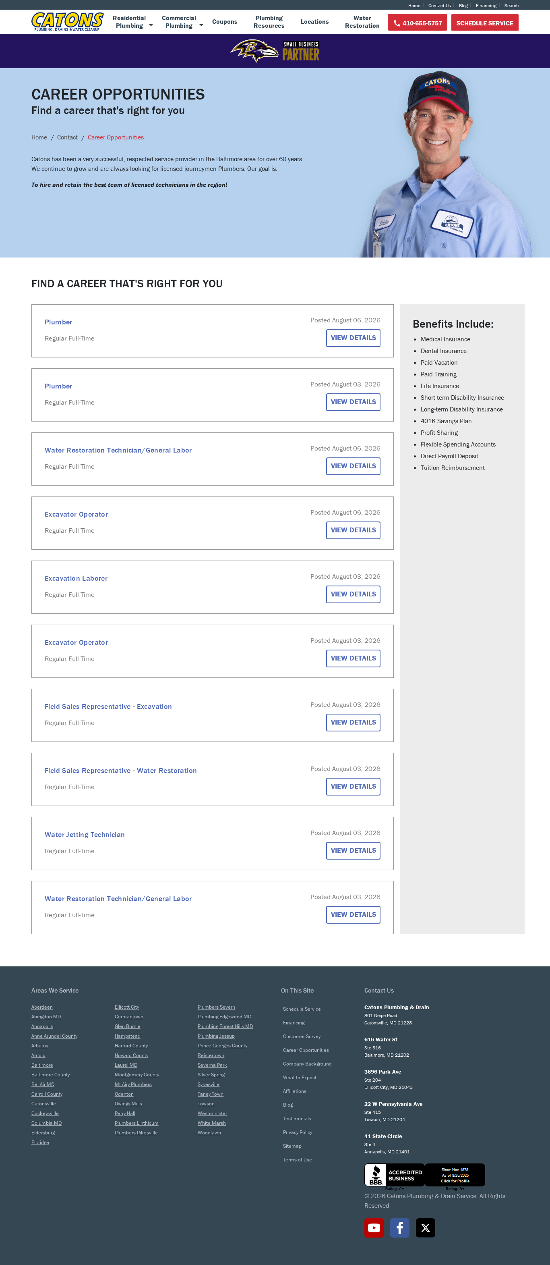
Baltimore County (50, 1074)
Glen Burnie (128, 1026)
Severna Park (212, 1064)
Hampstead (128, 1035)
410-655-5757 (421, 23)
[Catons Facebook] (399, 1228)
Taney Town (210, 1094)
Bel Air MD (42, 1084)
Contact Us (439, 5)
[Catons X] (425, 1228)
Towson (206, 1103)
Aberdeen (42, 1006)
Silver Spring (211, 1074)
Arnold (38, 1055)
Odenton (124, 1094)
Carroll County (46, 1094)
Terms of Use (297, 1159)
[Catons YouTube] (374, 1228)
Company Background (307, 1063)
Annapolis (42, 1026)
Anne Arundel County (54, 1035)
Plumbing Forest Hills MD (225, 1026)
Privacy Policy (297, 1132)
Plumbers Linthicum (137, 1123)
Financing (486, 5)
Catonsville (43, 1103)
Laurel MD (126, 1064)
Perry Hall (125, 1113)
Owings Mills (128, 1103)
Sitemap (292, 1145)
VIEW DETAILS (353, 337)
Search (512, 5)
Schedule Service (485, 23)
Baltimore (42, 1064)
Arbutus (39, 1045)
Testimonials (297, 1118)
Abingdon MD (46, 1016)
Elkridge (40, 1142)
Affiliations (294, 1091)
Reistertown (211, 1055)
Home (414, 5)
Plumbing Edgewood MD (224, 1016)
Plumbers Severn (216, 1006)
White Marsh (212, 1123)
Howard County (131, 1055)
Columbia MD (46, 1123)
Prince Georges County (222, 1045)
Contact (67, 137)
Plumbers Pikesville (136, 1132)
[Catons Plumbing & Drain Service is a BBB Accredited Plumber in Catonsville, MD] (441, 1177)
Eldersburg (43, 1132)
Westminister (212, 1113)
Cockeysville (45, 1113)
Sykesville (208, 1084)
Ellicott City (127, 1006)
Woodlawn (209, 1132)
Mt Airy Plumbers (133, 1084)
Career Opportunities (306, 1050)
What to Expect (299, 1077)
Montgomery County (137, 1074)
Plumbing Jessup (216, 1035)
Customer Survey (301, 1036)
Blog (463, 5)
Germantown (129, 1016)
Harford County (131, 1045)
